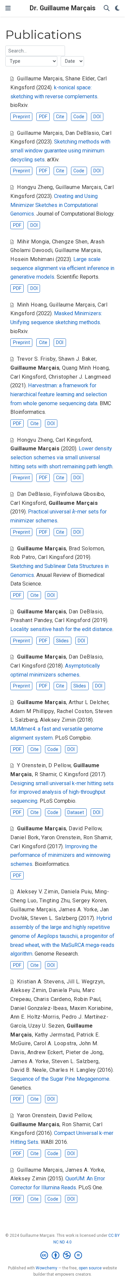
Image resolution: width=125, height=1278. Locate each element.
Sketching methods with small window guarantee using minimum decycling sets (60, 150)
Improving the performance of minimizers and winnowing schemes (60, 855)
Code (78, 116)
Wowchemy (46, 1268)
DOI (97, 116)
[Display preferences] (117, 8)
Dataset (75, 812)
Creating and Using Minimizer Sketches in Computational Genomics (54, 205)
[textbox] (35, 51)
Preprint (21, 116)
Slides (62, 640)
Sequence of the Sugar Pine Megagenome (59, 1079)
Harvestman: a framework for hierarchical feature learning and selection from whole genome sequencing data (58, 394)
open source (90, 1268)
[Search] (107, 8)
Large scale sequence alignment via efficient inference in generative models (62, 268)
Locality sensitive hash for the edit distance (61, 629)
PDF (43, 116)
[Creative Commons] (62, 1255)
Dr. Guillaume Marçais (62, 8)
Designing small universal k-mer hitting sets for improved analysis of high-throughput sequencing (62, 792)
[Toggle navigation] (8, 8)
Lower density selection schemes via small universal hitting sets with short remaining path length (61, 457)
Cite (60, 116)
